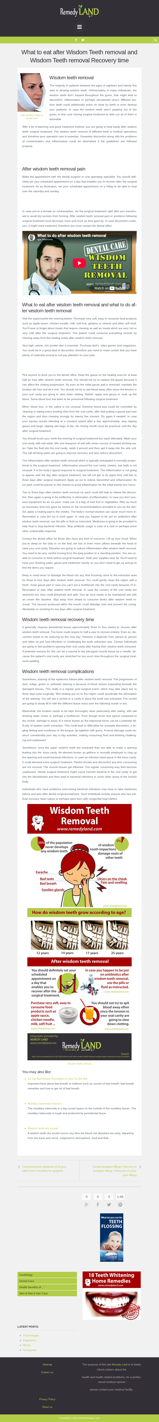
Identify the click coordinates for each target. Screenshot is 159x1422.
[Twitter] (83, 40)
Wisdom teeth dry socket (43, 1128)
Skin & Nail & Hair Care (33, 1293)
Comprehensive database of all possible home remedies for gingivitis (44, 1168)
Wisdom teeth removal (79, 1063)
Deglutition (29, 1340)
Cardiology (26, 1274)
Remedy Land (119, 1364)
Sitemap (47, 1364)
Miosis (27, 1345)
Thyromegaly (31, 1335)
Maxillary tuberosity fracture (45, 1103)
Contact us (47, 1372)
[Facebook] (76, 40)
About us (47, 1407)
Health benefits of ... (31, 1287)
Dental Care (26, 1281)
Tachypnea (29, 1349)
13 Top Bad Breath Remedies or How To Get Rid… (59, 1078)
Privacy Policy (47, 1399)
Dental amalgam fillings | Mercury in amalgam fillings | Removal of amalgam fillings (115, 1171)
